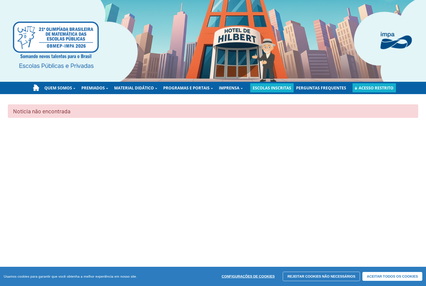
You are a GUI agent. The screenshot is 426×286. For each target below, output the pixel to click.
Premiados (93, 88)
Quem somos (58, 88)
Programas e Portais (186, 88)
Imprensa (229, 88)
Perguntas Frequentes (321, 88)
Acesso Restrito (376, 88)
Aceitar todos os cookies (392, 276)
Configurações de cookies (248, 276)
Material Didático (134, 88)
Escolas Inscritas (272, 88)
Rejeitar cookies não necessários (321, 276)
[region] (213, 276)
